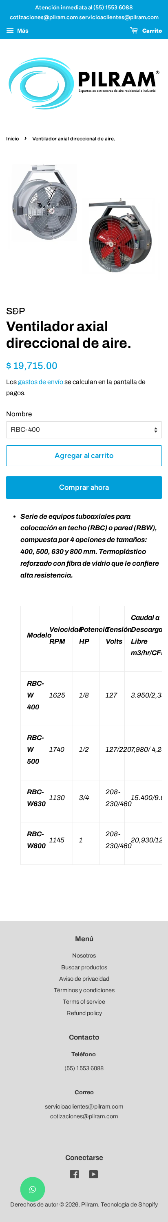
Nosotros (84, 955)
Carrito (151, 30)
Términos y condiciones (84, 990)
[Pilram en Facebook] (74, 1176)
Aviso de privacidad (84, 978)
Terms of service (84, 1001)
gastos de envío (40, 381)
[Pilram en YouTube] (93, 1176)
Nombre (19, 414)
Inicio (12, 139)
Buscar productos (84, 967)
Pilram (89, 1204)
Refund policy (84, 1013)
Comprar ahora (84, 487)
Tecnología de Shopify (129, 1204)
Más (22, 31)
